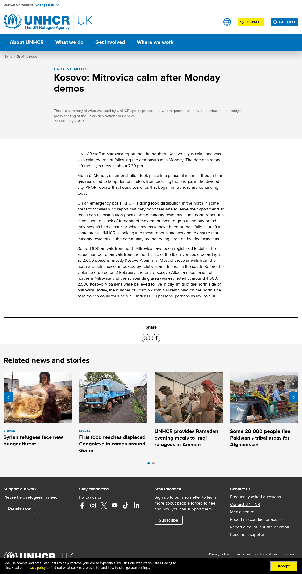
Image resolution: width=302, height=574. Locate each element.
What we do (69, 42)
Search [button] (212, 22)
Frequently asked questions (255, 496)
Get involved (110, 42)
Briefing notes (27, 56)
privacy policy (36, 568)
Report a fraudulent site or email (259, 527)
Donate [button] (254, 22)
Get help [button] (287, 22)
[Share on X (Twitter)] (146, 338)
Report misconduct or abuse (256, 519)
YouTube (115, 505)
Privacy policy (219, 554)
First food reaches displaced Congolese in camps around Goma (112, 443)
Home (8, 56)
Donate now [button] (19, 508)
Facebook (82, 505)
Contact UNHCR (245, 504)
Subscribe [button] (168, 520)
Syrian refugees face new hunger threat (33, 440)
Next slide (293, 397)
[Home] (37, 22)
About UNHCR (27, 42)
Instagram (93, 505)
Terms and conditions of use (256, 554)
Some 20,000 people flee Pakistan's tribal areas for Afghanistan (260, 438)
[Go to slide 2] (154, 464)
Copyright (291, 554)
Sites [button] (227, 22)
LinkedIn (136, 505)
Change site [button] (44, 4)
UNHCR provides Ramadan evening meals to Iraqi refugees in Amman (186, 438)
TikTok (125, 505)
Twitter (104, 505)
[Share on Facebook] (156, 338)
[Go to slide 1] (149, 464)
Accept (284, 566)
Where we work (155, 42)
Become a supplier (247, 534)
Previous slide (8, 397)
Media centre (242, 511)
